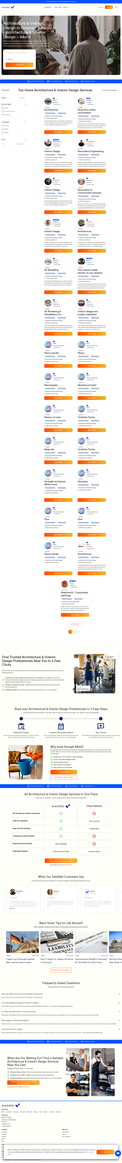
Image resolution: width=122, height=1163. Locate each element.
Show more (75, 624)
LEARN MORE (64, 772)
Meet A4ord (65, 1132)
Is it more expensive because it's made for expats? (20, 1003)
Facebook (4, 1134)
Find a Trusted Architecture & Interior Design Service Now (61, 860)
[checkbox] (3, 108)
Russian (6, 132)
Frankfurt (51, 1112)
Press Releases (66, 1136)
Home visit (7, 114)
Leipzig (35, 1112)
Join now (109, 7)
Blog (3, 1141)
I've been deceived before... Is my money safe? (19, 1012)
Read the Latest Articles (61, 970)
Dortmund (58, 1112)
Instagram (4, 1132)
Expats (3, 1138)
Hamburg (16, 1112)
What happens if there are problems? (15, 1020)
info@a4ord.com (6, 1124)
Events (64, 1134)
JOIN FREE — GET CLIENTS (64, 777)
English (6, 129)
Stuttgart (22, 1112)
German (6, 125)
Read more (12, 908)
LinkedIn (4, 1136)
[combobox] (110, 90)
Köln (40, 1112)
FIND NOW (19, 65)
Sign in (101, 7)
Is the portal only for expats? (12, 1029)
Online (6, 108)
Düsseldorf (9, 1112)
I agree (105, 1152)
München (29, 1112)
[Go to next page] (80, 632)
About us (65, 7)
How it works (58, 7)
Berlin (3, 1112)
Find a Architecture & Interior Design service (23, 1082)
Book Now (58, 132)
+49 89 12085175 (6, 1126)
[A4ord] (8, 7)
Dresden (45, 1112)
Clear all (22, 98)
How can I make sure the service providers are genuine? (22, 994)
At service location (9, 111)
